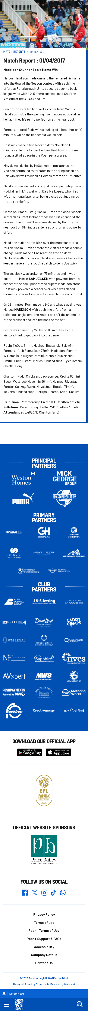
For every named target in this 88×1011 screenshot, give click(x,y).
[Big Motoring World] (73, 692)
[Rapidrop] (14, 710)
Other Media (42, 984)
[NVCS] (73, 658)
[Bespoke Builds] (73, 553)
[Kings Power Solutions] (64, 498)
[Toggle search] (79, 1004)
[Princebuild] (14, 532)
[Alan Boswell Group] (14, 601)
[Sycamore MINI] (58, 571)
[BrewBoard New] (73, 676)
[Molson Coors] (73, 601)
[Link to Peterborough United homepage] (21, 1004)
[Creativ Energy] (44, 711)
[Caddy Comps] (73, 622)
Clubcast (69, 984)
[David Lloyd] (44, 622)
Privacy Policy (44, 914)
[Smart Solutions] (14, 553)
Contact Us (44, 963)
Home (4, 993)
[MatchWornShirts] (44, 676)
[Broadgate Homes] (44, 692)
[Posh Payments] (14, 692)
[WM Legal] (14, 640)
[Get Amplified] (73, 710)
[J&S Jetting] (44, 601)
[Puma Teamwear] (23, 498)
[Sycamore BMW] (29, 571)
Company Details (44, 955)
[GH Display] (44, 532)
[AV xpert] (14, 677)
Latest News (16, 993)
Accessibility (44, 947)
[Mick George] (64, 478)
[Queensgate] (73, 640)
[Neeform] (14, 658)
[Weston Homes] (23, 478)
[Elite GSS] (14, 622)
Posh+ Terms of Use (44, 930)
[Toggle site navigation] (6, 1004)
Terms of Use (44, 922)
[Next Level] (44, 553)
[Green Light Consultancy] (44, 640)
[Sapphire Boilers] (44, 658)
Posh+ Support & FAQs (44, 938)
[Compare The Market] (73, 532)
